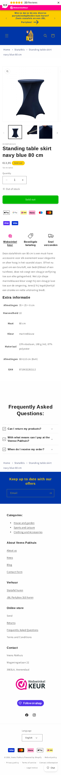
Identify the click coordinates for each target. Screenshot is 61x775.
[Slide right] (57, 133)
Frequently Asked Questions (22, 630)
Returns (11, 622)
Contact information (48, 762)
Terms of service (29, 762)
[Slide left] (3, 133)
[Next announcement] (54, 18)
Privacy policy (12, 762)
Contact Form (14, 571)
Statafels (19, 49)
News (10, 557)
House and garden (24, 522)
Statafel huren (15, 590)
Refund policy (51, 757)
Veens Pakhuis (17, 757)
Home (6, 49)
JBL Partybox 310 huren (20, 597)
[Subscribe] (50, 493)
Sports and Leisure (24, 527)
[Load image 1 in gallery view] (15, 132)
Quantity (7, 173)
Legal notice (32, 768)
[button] (7, 35)
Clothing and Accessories (28, 532)
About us (12, 550)
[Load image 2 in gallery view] (30, 132)
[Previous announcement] (6, 18)
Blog (9, 564)
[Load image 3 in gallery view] (46, 132)
